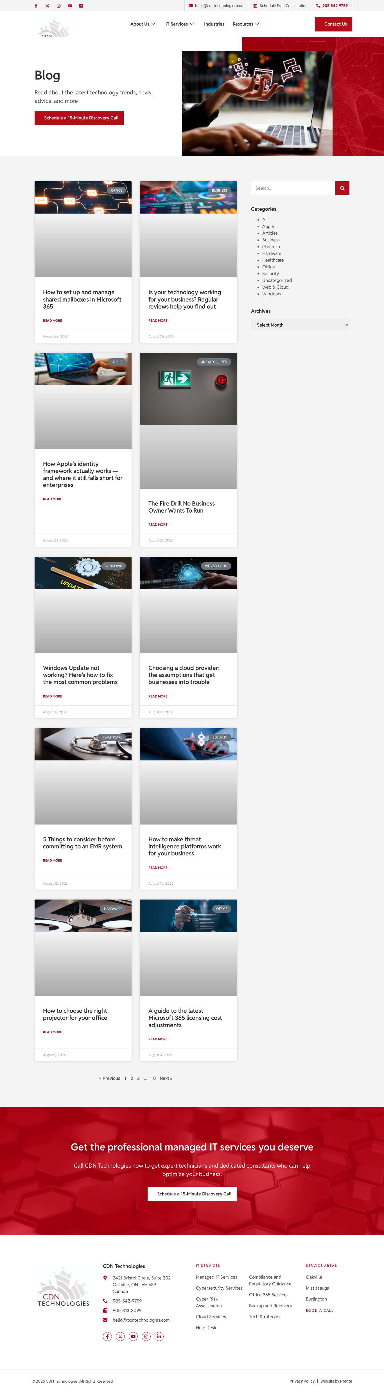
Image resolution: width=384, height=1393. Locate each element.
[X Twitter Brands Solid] (47, 5)
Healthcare (273, 260)
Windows (271, 294)
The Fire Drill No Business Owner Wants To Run (181, 507)
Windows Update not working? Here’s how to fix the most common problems (80, 675)
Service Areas (321, 1265)
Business (271, 240)
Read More (53, 320)
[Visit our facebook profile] (107, 1336)
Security (270, 274)
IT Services (177, 24)
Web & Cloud (275, 287)
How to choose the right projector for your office (75, 1014)
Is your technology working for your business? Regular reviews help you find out (184, 299)
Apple (268, 226)
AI (264, 220)
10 (153, 1078)
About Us (139, 24)
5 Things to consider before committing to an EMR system (82, 842)
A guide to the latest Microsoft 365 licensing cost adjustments (185, 1018)
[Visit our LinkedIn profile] (159, 1336)
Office (268, 267)
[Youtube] (69, 5)
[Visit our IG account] (146, 1336)
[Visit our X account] (120, 1336)
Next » (166, 1078)
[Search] (342, 188)
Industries (214, 24)
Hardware (271, 253)
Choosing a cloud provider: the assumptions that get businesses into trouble (184, 675)
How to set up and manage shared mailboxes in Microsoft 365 (82, 299)
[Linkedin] (81, 5)
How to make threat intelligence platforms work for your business (184, 846)
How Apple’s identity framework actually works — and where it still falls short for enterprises (83, 474)
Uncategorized (277, 280)
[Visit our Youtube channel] (133, 1336)
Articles (270, 233)
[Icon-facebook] (36, 5)
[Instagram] (58, 5)
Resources (243, 24)
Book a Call (320, 1310)
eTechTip (271, 247)
